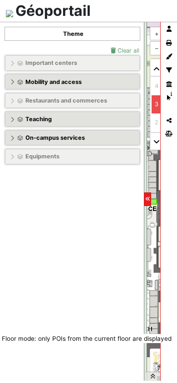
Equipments (42, 156)
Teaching (38, 119)
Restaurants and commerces (66, 100)
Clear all (127, 50)
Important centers (51, 62)
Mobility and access (53, 82)
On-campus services (55, 137)
